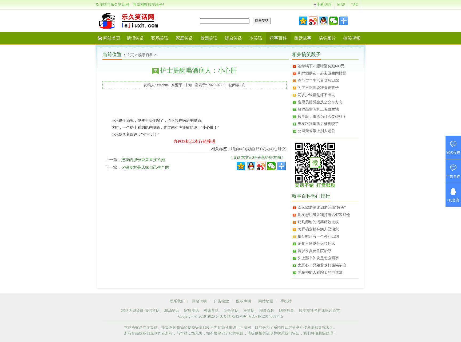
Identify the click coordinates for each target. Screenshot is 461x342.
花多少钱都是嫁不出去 (316, 95)
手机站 (286, 301)
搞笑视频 (351, 38)
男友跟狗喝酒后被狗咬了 (318, 124)
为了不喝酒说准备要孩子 (318, 88)
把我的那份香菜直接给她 (143, 160)
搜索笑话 (262, 21)
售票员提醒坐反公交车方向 (320, 102)
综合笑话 (233, 38)
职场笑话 (159, 38)
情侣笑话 (135, 38)
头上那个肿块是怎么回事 (318, 258)
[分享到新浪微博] (313, 21)
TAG (354, 5)
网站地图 (265, 301)
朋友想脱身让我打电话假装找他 (324, 215)
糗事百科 (278, 38)
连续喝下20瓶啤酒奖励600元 (321, 66)
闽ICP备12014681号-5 (265, 317)
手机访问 (324, 5)
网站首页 (111, 38)
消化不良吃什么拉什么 (316, 244)
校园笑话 (208, 38)
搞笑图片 (327, 38)
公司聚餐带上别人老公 (316, 131)
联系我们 (177, 301)
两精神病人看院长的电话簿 (320, 272)
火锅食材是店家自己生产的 (145, 167)
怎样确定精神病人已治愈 (318, 229)
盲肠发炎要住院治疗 (314, 251)
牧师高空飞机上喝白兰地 (318, 109)
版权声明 (243, 301)
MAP (341, 5)
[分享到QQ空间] (303, 21)
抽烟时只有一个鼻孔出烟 (318, 236)
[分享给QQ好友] (251, 166)
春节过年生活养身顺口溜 (318, 80)
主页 (130, 55)
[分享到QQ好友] (323, 21)
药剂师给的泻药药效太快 (318, 222)
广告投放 (221, 301)
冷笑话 (255, 38)
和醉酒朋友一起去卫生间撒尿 (322, 73)
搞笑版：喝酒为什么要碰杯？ (322, 117)
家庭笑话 (184, 38)
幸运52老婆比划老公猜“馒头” (322, 208)
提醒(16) (253, 149)
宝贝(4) (267, 149)
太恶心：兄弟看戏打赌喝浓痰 (322, 265)
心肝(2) (280, 149)
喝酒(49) (238, 149)
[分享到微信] (333, 21)
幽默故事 (302, 38)
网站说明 (199, 301)
